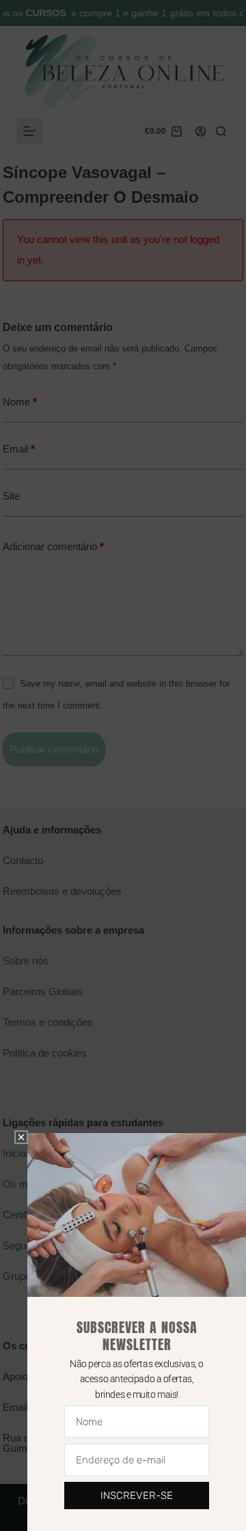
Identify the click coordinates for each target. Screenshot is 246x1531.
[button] (21, 1137)
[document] (123, 765)
